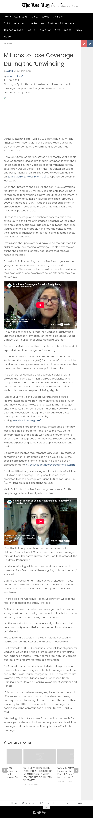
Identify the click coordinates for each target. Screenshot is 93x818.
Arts (57, 29)
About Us (52, 803)
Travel (79, 29)
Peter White (13, 76)
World (46, 16)
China (57, 16)
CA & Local (21, 16)
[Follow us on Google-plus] (39, 812)
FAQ (41, 803)
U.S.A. (35, 16)
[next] (76, 770)
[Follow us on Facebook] (34, 812)
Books (67, 29)
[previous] (4, 770)
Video (7, 36)
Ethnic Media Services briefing (25, 176)
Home (7, 16)
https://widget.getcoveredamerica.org (49, 464)
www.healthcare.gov (25, 420)
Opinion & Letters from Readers (24, 23)
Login (79, 803)
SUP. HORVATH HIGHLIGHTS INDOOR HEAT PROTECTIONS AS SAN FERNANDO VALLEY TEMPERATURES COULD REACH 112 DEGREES (38, 774)
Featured (67, 803)
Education (45, 29)
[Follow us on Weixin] (43, 812)
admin (9, 71)
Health (31, 29)
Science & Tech (13, 29)
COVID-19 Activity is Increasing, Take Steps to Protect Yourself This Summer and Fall (70, 772)
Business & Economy (61, 23)
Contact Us (28, 803)
